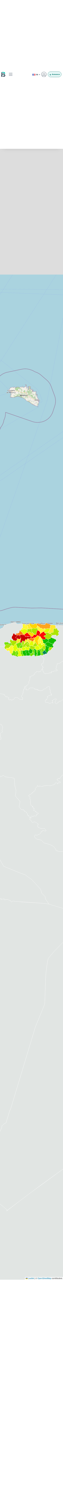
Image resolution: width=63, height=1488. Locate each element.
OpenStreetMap (44, 1278)
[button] (10, 74)
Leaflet (31, 1278)
